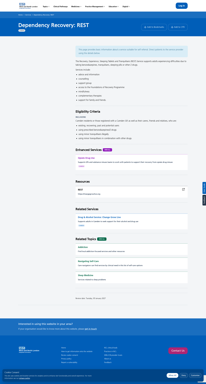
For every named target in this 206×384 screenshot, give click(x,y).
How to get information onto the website (77, 351)
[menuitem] (46, 5)
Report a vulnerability (69, 362)
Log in (182, 5)
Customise (195, 375)
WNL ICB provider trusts (113, 355)
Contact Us (178, 350)
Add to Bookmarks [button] (155, 27)
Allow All (172, 375)
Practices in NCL (110, 351)
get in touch (91, 328)
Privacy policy (66, 359)
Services (28, 15)
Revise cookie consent (69, 355)
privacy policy (24, 378)
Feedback (204, 200)
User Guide (204, 187)
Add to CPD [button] (179, 27)
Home (20, 15)
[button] (76, 5)
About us (107, 359)
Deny (184, 375)
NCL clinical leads (110, 348)
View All (107, 150)
